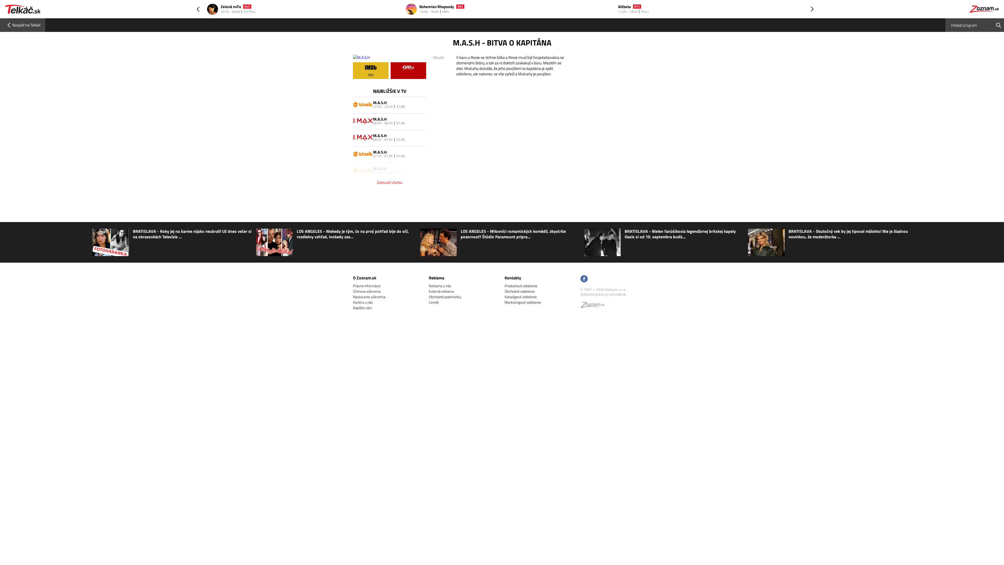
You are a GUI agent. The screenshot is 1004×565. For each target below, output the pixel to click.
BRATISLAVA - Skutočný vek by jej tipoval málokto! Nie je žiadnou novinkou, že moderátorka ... (848, 234)
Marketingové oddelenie (523, 302)
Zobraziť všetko (389, 182)
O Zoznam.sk (364, 278)
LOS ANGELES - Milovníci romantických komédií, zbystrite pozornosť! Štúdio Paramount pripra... (513, 234)
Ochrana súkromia (367, 291)
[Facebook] (584, 279)
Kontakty (513, 278)
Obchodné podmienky (445, 297)
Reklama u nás (440, 286)
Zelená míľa (231, 7)
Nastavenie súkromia (369, 297)
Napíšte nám (362, 307)
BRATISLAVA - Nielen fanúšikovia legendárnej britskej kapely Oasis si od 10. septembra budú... (680, 234)
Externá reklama (441, 291)
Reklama (436, 278)
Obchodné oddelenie (520, 291)
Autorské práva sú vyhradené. (603, 294)
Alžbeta (624, 7)
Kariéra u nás (363, 302)
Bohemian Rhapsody (436, 7)
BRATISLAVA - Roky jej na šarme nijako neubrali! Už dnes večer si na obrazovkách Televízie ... (192, 234)
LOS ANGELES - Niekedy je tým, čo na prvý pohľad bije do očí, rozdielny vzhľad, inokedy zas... (353, 234)
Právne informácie (367, 286)
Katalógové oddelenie (521, 297)
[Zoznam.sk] (594, 306)
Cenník (434, 302)
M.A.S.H (380, 103)
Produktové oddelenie (521, 286)
